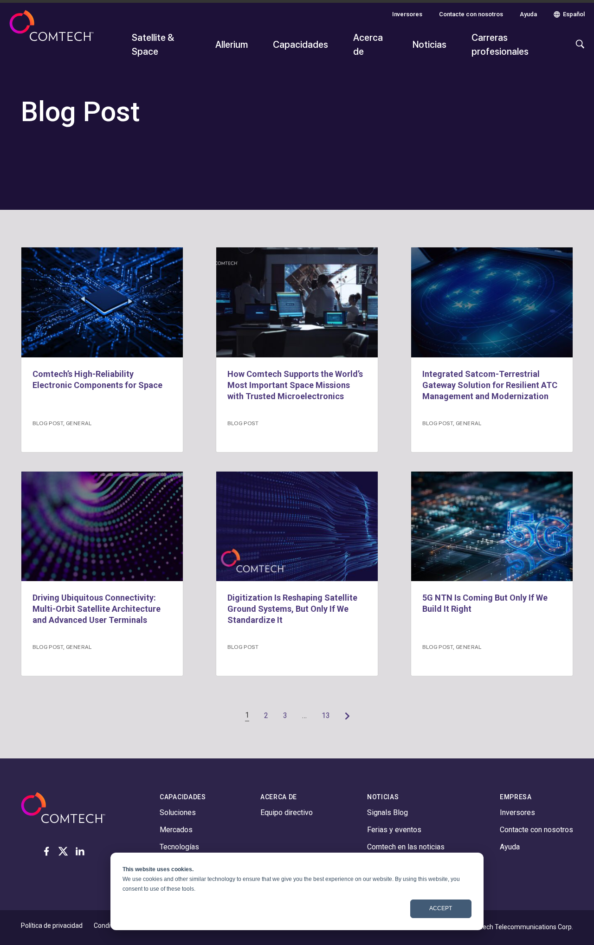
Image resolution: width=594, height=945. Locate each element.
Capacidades (300, 44)
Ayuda (528, 14)
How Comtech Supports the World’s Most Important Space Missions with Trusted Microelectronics (295, 385)
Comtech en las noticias (406, 846)
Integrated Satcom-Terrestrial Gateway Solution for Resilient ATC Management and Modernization (489, 385)
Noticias (429, 44)
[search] (578, 48)
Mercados (176, 829)
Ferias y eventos (394, 829)
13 (326, 715)
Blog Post (47, 423)
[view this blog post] (102, 302)
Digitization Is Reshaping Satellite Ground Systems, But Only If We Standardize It (292, 609)
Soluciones (178, 812)
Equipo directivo (286, 812)
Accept (440, 908)
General (79, 423)
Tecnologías (179, 846)
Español (574, 14)
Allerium (231, 44)
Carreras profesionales (500, 44)
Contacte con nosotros (471, 14)
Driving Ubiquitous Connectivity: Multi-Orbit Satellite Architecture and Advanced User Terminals (96, 609)
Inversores (407, 14)
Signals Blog (387, 812)
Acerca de (368, 44)
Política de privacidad (52, 925)
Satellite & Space (153, 44)
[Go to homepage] (51, 38)
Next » (347, 715)
